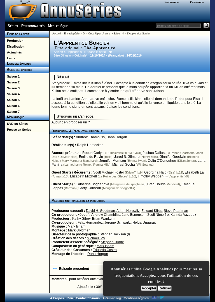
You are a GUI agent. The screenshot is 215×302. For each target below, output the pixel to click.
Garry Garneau (89, 188)
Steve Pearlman (176, 211)
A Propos (57, 298)
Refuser (164, 288)
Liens (10, 58)
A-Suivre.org (111, 298)
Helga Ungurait (144, 222)
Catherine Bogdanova (92, 184)
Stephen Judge (112, 242)
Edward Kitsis (151, 211)
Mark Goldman (79, 230)
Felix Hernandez (90, 222)
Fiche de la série (17, 34)
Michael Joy (96, 238)
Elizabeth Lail (195, 172)
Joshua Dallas (154, 153)
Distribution (15, 46)
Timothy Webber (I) (152, 176)
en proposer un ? (77, 122)
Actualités (13, 52)
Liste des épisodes (18, 63)
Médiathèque (58, 26)
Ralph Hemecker (90, 145)
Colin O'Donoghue (162, 161)
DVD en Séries (16, 123)
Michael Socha (123, 165)
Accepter (149, 288)
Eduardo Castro (105, 250)
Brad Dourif (156, 184)
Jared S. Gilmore (127, 157)
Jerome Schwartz (117, 222)
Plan (70, 298)
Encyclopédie (72, 33)
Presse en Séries (18, 129)
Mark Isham (76, 226)
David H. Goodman (100, 211)
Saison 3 (12, 88)
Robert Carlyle (93, 153)
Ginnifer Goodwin (173, 157)
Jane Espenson (134, 215)
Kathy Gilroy (81, 219)
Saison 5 (12, 100)
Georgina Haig (155, 172)
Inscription (172, 2)
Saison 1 (12, 76)
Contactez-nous (88, 298)
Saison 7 (12, 111)
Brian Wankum (103, 219)
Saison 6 (12, 105)
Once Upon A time (99, 33)
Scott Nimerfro (158, 215)
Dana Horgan (116, 137)
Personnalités (33, 26)
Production (14, 40)
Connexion (197, 2)
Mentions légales (136, 298)
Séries (13, 26)
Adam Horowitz (128, 211)
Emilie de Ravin (91, 157)
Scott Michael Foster (108, 172)
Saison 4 (12, 94)
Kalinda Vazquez (183, 215)
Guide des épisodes (18, 70)
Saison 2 (12, 82)
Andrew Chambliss (90, 137)
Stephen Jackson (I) (115, 234)
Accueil (56, 33)
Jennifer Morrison (112, 161)
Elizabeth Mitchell (83, 176)
